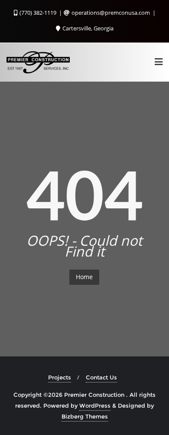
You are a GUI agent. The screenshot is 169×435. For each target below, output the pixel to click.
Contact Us (101, 377)
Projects (59, 377)
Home (84, 277)
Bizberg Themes (85, 416)
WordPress (94, 405)
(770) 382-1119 (38, 12)
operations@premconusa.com (110, 12)
